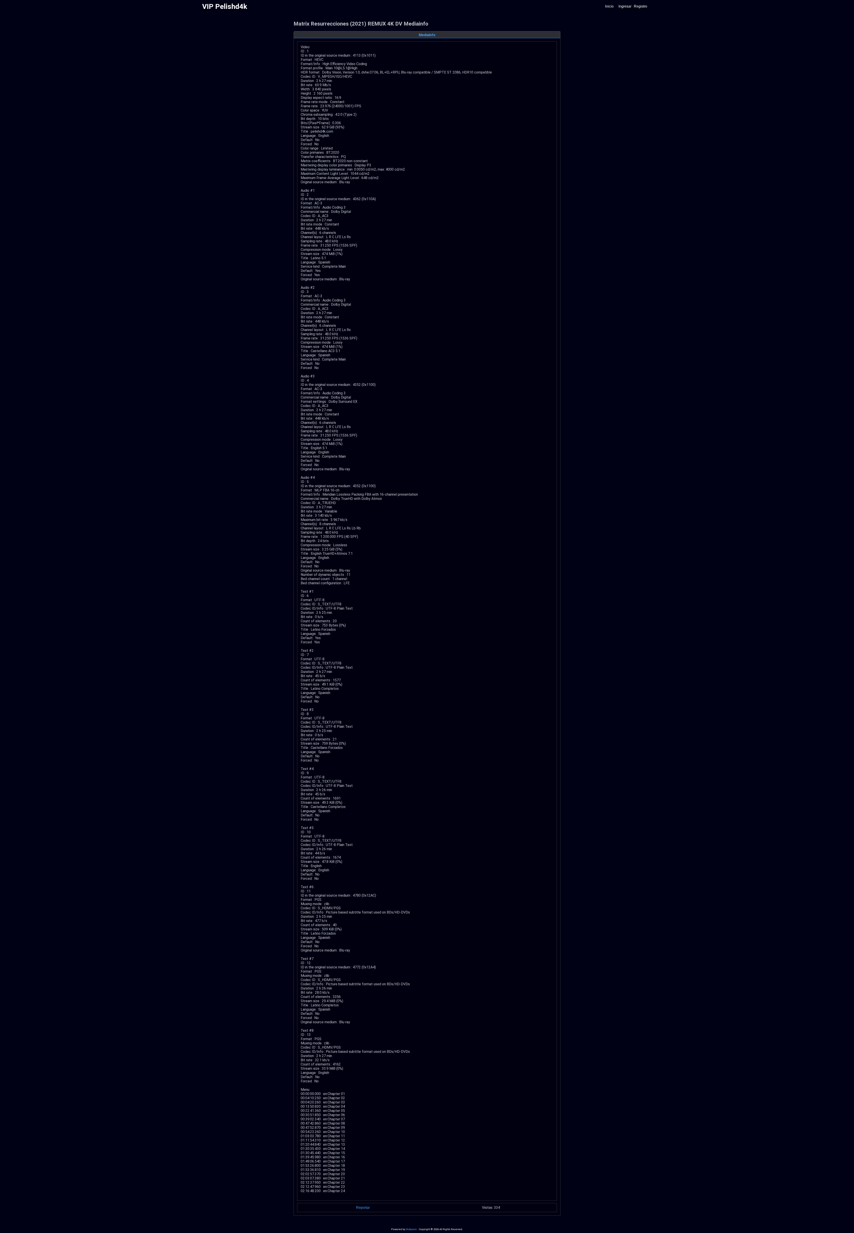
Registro (640, 6)
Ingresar (624, 6)
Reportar (363, 1207)
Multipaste (411, 1229)
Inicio (609, 6)
